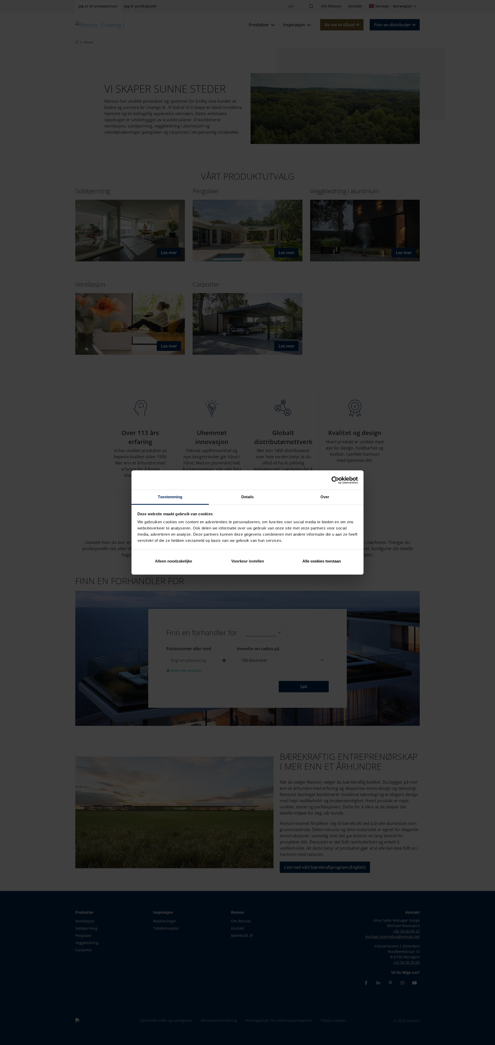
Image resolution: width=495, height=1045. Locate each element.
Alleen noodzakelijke (173, 561)
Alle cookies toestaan (321, 561)
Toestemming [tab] (170, 497)
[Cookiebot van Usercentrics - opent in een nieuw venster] (335, 480)
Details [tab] (247, 497)
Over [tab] (324, 497)
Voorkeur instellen (247, 561)
